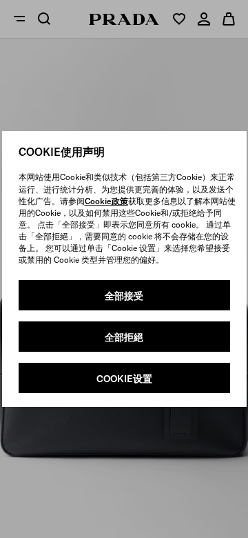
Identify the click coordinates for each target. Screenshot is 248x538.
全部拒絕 (124, 337)
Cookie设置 (124, 378)
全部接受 (124, 296)
